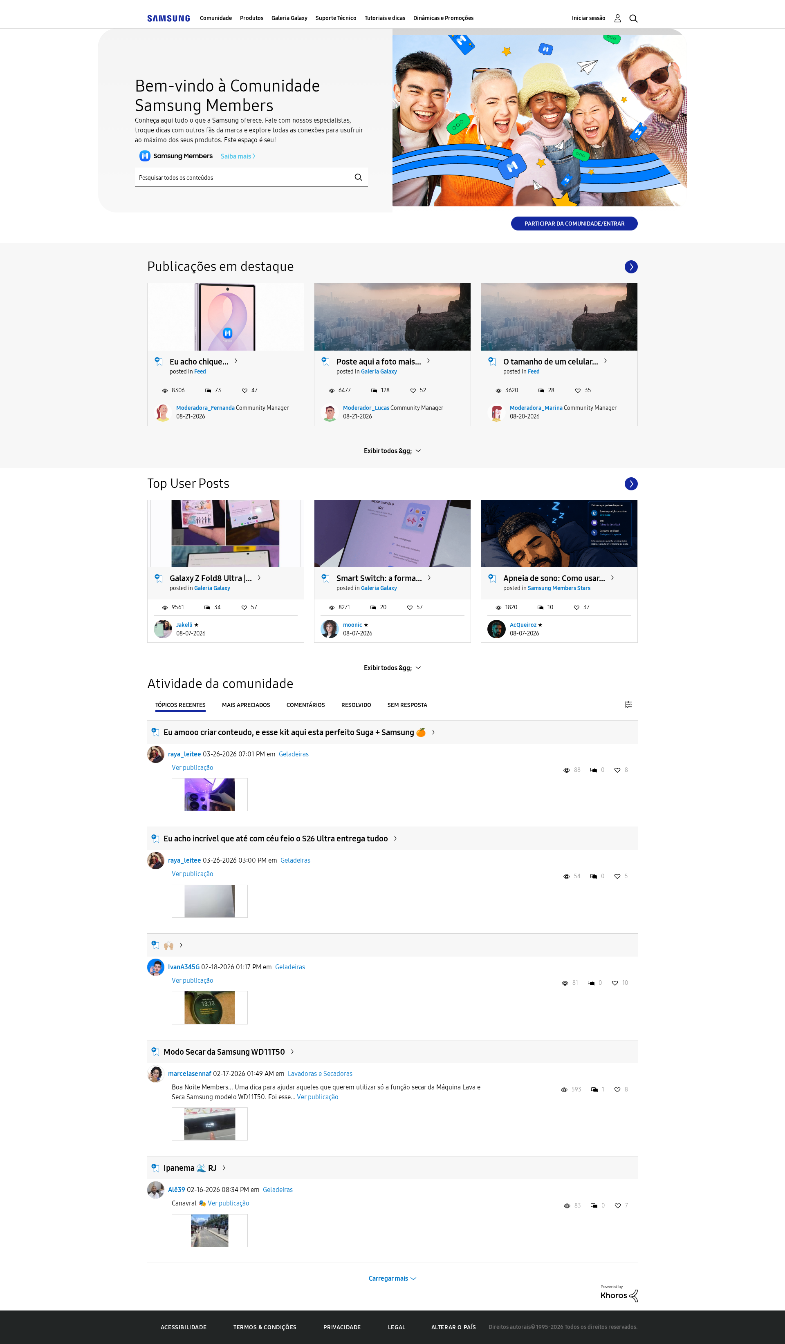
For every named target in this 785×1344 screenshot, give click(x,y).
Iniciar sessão (589, 18)
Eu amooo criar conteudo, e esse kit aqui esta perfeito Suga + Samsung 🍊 (295, 732)
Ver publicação (192, 768)
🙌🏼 (169, 945)
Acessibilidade (183, 1327)
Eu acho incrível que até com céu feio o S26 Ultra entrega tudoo (276, 838)
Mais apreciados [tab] (246, 705)
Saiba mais (236, 156)
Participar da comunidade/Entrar (575, 223)
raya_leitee (184, 754)
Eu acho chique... (199, 362)
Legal (397, 1327)
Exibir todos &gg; (388, 451)
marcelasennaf (189, 1074)
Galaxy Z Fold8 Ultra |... (211, 578)
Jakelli (184, 625)
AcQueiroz (523, 625)
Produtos (251, 18)
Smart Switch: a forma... (379, 578)
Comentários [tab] (306, 705)
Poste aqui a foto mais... (378, 362)
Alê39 (176, 1190)
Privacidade (342, 1327)
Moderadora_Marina (536, 408)
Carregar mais (388, 1278)
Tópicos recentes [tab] (180, 705)
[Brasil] (168, 18)
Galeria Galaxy (289, 18)
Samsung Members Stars (559, 588)
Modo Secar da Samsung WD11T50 (224, 1052)
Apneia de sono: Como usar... (554, 578)
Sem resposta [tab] (407, 705)
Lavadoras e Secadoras (320, 1074)
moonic (352, 625)
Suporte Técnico (336, 18)
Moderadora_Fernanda (205, 408)
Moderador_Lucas (366, 408)
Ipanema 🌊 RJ (190, 1168)
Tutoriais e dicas (385, 18)
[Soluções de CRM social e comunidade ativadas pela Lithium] (619, 1293)
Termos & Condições (265, 1327)
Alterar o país (453, 1327)
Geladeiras (294, 754)
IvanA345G (184, 967)
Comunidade (216, 18)
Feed (200, 371)
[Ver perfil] (155, 754)
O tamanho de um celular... (550, 362)
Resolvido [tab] (356, 705)
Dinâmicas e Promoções (443, 18)
